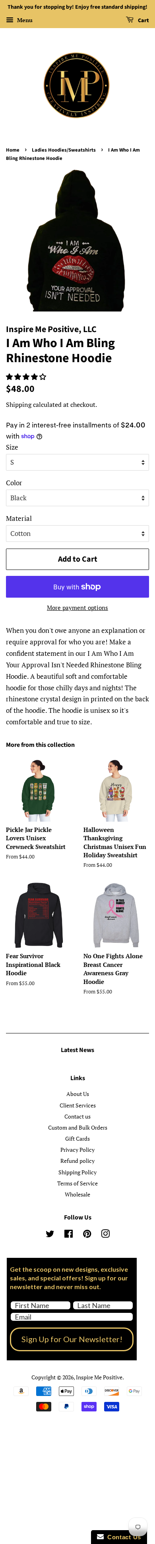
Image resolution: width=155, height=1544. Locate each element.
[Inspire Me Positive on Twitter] (50, 1235)
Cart (143, 21)
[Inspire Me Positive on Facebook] (68, 1235)
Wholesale (77, 1194)
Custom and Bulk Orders (77, 1127)
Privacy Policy (77, 1149)
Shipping (18, 404)
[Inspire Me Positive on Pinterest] (87, 1235)
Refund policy (77, 1160)
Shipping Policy (77, 1172)
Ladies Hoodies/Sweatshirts (64, 150)
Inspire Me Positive (99, 1377)
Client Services (78, 1105)
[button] (27, 376)
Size (12, 447)
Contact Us (122, 1537)
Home (12, 150)
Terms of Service (77, 1183)
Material (19, 518)
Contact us (77, 1116)
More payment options (77, 608)
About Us (77, 1094)
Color (14, 482)
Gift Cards (77, 1138)
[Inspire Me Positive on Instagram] (105, 1235)
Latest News (77, 1050)
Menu (24, 20)
